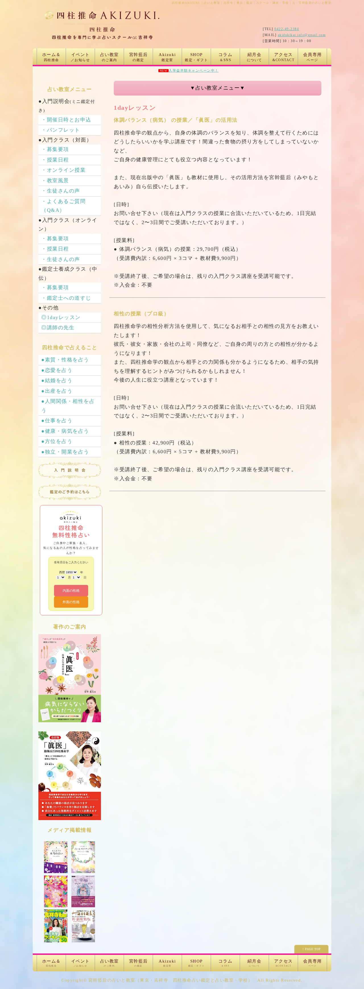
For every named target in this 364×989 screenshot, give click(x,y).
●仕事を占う (57, 420)
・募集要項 (55, 149)
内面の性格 (71, 591)
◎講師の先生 (58, 327)
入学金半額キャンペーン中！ (194, 71)
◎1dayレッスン (61, 317)
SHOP (196, 57)
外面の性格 (71, 602)
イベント (80, 57)
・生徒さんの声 (60, 191)
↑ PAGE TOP (311, 949)
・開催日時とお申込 (66, 120)
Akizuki (167, 57)
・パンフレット (60, 130)
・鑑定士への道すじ (66, 298)
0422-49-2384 (286, 29)
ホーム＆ (51, 57)
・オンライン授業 (63, 170)
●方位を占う (57, 441)
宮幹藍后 (138, 57)
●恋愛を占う (57, 370)
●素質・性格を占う (65, 360)
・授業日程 (55, 160)
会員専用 (312, 57)
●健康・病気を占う (65, 431)
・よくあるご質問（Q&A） (63, 205)
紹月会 (254, 57)
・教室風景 (55, 180)
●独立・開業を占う (65, 452)
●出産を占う (57, 391)
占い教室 (109, 57)
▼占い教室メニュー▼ (217, 88)
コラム (225, 57)
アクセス (283, 57)
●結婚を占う (57, 380)
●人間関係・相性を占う (68, 405)
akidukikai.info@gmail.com (302, 35)
